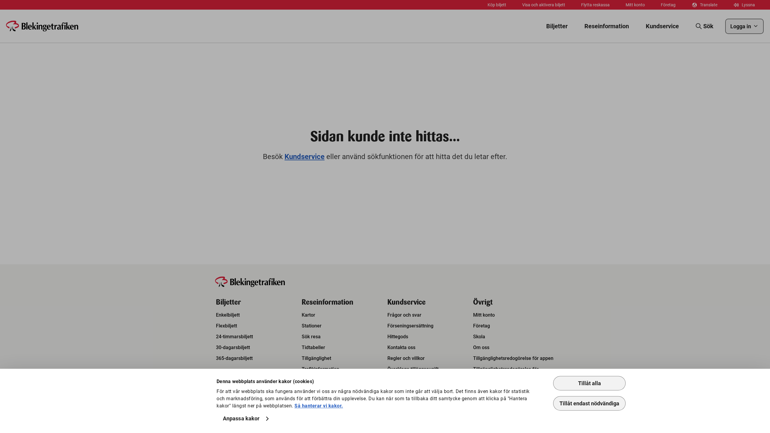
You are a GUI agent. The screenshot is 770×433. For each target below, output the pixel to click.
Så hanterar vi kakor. (318, 406)
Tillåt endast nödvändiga (589, 403)
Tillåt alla (589, 383)
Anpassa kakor (241, 419)
